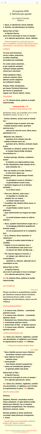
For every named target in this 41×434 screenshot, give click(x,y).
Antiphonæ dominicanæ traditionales (19, 425)
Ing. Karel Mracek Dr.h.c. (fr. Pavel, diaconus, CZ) (25, 431)
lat (5, 2)
